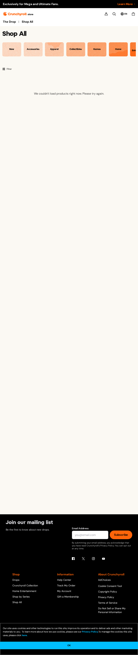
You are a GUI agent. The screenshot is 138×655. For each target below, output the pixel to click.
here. (24, 635)
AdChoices (104, 580)
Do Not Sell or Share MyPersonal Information (112, 610)
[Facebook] (73, 558)
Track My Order (66, 585)
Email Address (80, 528)
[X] (83, 558)
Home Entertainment (24, 591)
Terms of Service (107, 602)
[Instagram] (93, 558)
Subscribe (121, 535)
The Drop (9, 21)
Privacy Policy (106, 597)
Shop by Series (21, 596)
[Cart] (133, 14)
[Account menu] (106, 14)
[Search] (114, 14)
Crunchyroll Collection (25, 585)
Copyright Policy (107, 591)
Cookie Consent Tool (110, 586)
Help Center (64, 580)
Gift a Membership (68, 596)
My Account (64, 591)
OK (69, 645)
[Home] (18, 14)
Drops (15, 580)
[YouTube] (103, 558)
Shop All (27, 21)
